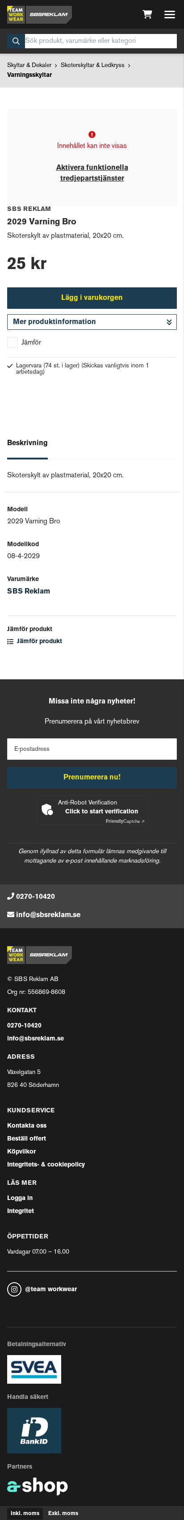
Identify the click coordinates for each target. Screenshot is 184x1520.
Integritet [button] (20, 1211)
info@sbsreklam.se (48, 915)
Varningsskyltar (29, 75)
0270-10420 (35, 897)
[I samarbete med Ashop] (37, 1486)
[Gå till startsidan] (39, 15)
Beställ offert (26, 1139)
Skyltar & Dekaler (29, 65)
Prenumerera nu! (92, 778)
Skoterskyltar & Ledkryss (93, 65)
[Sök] (16, 41)
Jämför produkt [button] (38, 641)
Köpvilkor (21, 1152)
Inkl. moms (25, 1514)
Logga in (20, 1198)
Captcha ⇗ (125, 822)
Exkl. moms (63, 1514)
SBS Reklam (28, 592)
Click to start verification (101, 812)
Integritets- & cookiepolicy (46, 1165)
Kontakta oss (26, 1126)
